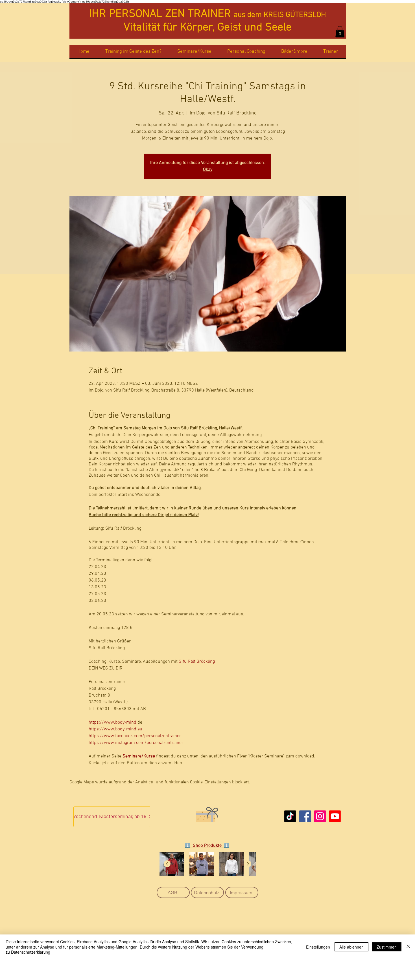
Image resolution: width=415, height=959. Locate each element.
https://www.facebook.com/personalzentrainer (135, 736)
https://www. (102, 722)
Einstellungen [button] (318, 947)
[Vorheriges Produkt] (167, 863)
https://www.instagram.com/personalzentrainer (136, 743)
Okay (207, 170)
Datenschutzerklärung (30, 952)
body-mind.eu (128, 729)
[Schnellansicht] (172, 864)
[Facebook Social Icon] (305, 816)
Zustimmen (387, 947)
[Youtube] (335, 816)
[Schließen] (408, 946)
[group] (207, 864)
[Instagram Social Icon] (320, 816)
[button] (340, 31)
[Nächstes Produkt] (247, 863)
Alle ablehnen (351, 947)
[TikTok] (290, 816)
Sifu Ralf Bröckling (197, 661)
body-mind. (126, 722)
